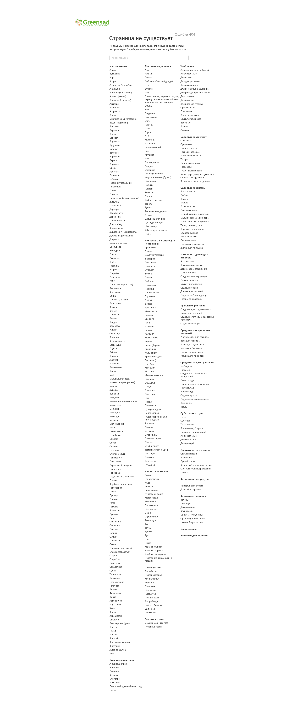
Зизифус (149, 319)
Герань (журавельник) (120, 183)
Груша (148, 132)
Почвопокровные (153, 575)
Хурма (148, 215)
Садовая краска (188, 395)
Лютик (112, 262)
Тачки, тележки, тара (191, 225)
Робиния (149, 192)
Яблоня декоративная (156, 230)
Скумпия (149, 431)
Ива (147, 92)
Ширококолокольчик (119, 642)
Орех (147, 121)
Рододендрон (152, 413)
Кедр (147, 482)
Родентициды (187, 391)
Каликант (150, 326)
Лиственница (151, 505)
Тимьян (113, 631)
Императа (114, 277)
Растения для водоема (194, 535)
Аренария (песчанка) (120, 100)
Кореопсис (114, 326)
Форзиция (150, 453)
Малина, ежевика (154, 375)
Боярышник (151, 117)
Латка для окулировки (192, 344)
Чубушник (150, 465)
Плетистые (150, 594)
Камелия (149, 334)
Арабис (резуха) (117, 96)
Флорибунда (151, 601)
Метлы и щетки (188, 236)
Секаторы (185, 140)
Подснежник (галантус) (121, 476)
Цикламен (114, 619)
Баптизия (114, 126)
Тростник (114, 450)
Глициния (114, 671)
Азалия (148, 251)
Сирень (148, 277)
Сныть (112, 544)
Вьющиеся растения (121, 660)
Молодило (114, 412)
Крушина (149, 155)
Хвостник (114, 171)
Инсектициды (187, 380)
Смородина (151, 435)
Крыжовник (150, 247)
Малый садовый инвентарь (194, 218)
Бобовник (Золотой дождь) (159, 81)
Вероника (114, 164)
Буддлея (149, 270)
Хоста (112, 612)
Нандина (149, 379)
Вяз (147, 109)
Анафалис (114, 89)
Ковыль (113, 307)
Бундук (148, 89)
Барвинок (114, 130)
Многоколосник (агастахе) (122, 119)
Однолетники (188, 529)
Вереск (113, 160)
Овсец (112, 168)
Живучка (114, 202)
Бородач (113, 138)
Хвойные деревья (154, 550)
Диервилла (150, 307)
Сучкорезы (186, 144)
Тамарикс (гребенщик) (156, 449)
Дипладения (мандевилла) (123, 232)
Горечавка (114, 578)
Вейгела (149, 281)
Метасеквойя (151, 497)
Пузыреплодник (153, 409)
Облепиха (150, 170)
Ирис (112, 280)
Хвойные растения (156, 471)
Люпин (112, 371)
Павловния (150, 181)
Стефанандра (152, 446)
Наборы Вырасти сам (191, 522)
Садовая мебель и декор (193, 295)
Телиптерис (115, 574)
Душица (113, 390)
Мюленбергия (116, 424)
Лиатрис (113, 360)
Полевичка (115, 205)
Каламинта (115, 288)
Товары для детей (191, 485)
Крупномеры (186, 511)
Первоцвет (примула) (120, 465)
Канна (112, 296)
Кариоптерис (151, 337)
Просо (112, 491)
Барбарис (150, 258)
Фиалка (113, 589)
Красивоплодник (153, 356)
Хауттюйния (115, 604)
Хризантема (115, 616)
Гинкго (148, 475)
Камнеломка (115, 367)
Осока (112, 442)
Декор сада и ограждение (193, 269)
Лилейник (114, 363)
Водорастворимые (190, 115)
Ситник (113, 533)
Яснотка (113, 194)
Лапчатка (150, 390)
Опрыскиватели (188, 453)
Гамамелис (150, 285)
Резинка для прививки (192, 356)
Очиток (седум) (117, 454)
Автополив (186, 457)
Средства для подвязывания (195, 309)
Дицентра (114, 239)
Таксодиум (150, 520)
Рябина (148, 124)
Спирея (148, 442)
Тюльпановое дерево (156, 211)
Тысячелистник (117, 220)
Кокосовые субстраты (191, 428)
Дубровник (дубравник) (121, 235)
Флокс (112, 597)
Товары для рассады (191, 299)
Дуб (147, 136)
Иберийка (114, 273)
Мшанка (113, 420)
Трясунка (114, 585)
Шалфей (113, 638)
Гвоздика (114, 175)
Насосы (184, 472)
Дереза (148, 303)
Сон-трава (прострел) (120, 548)
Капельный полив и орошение (196, 465)
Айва (147, 70)
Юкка (112, 653)
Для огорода (187, 100)
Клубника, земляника (120, 484)
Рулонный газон (153, 626)
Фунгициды (186, 403)
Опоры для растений (191, 313)
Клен (147, 151)
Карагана (149, 139)
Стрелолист (115, 567)
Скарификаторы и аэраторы (194, 214)
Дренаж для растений (191, 291)
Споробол (114, 559)
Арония (148, 73)
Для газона (186, 77)
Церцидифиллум (154, 222)
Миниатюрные (152, 578)
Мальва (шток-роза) (119, 378)
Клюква (149, 315)
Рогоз (112, 503)
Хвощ (112, 608)
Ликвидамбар (152, 162)
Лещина (149, 166)
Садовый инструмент (193, 137)
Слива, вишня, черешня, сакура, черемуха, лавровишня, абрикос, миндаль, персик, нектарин (162, 99)
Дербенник (114, 216)
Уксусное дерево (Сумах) (158, 177)
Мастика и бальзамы (191, 348)
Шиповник (150, 609)
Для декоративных (190, 81)
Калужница (115, 292)
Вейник (113, 352)
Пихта (148, 543)
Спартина (114, 555)
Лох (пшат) (150, 360)
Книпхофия (115, 303)
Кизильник (150, 349)
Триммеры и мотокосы (192, 244)
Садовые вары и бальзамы (194, 399)
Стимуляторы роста (190, 119)
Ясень (148, 234)
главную (148, 49)
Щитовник (114, 646)
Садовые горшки (189, 287)
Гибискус (149, 289)
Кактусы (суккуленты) (191, 514)
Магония (149, 371)
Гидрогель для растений (193, 432)
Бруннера (114, 141)
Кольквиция (151, 352)
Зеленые (185, 500)
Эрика (112, 254)
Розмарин (114, 510)
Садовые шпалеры (190, 323)
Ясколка (113, 506)
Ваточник (114, 152)
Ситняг (113, 536)
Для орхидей (187, 443)
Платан (148, 188)
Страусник (114, 563)
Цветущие (185, 503)
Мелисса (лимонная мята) (123, 401)
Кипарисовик (151, 490)
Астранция (114, 111)
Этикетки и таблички (191, 284)
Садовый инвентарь (192, 187)
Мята (112, 427)
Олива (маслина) (154, 173)
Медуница (114, 397)
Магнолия (150, 367)
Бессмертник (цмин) (119, 623)
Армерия (114, 104)
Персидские (151, 590)
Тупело (148, 207)
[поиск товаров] (186, 57)
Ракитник (149, 423)
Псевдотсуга (151, 509)
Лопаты (184, 199)
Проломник (115, 469)
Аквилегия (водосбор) (120, 85)
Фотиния (149, 457)
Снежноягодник (153, 438)
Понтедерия (115, 487)
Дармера (114, 209)
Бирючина (150, 266)
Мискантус (115, 405)
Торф (183, 417)
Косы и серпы (187, 206)
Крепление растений (193, 305)
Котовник (114, 337)
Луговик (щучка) (117, 649)
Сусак (112, 570)
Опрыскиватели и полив (195, 450)
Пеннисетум (115, 457)
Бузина (148, 273)
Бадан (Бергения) (118, 122)
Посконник (114, 540)
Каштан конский (153, 147)
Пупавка (113, 514)
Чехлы (183, 406)
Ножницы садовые (190, 152)
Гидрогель (185, 370)
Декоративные (187, 507)
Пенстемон (115, 461)
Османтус (150, 383)
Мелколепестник (118, 243)
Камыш (113, 318)
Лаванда (113, 356)
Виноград (114, 667)
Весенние (185, 122)
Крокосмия (115, 345)
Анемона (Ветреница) (120, 92)
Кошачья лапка (117, 341)
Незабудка (114, 435)
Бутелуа (113, 149)
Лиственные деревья (158, 66)
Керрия (148, 341)
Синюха (113, 529)
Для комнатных (188, 439)
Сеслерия (114, 525)
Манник (113, 386)
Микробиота (151, 501)
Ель (147, 539)
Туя (146, 535)
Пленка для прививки (191, 352)
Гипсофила (115, 186)
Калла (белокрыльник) (121, 284)
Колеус (113, 311)
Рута (111, 518)
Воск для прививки (190, 340)
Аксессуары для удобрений (194, 70)
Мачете (184, 202)
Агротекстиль (187, 261)
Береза (148, 77)
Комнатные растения (193, 496)
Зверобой (114, 269)
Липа (147, 158)
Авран (112, 70)
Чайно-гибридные (154, 605)
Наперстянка (116, 431)
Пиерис (148, 401)
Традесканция (116, 582)
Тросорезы (185, 167)
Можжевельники (153, 546)
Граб (147, 128)
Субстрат (185, 420)
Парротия (150, 394)
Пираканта (150, 405)
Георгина (114, 265)
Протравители (187, 388)
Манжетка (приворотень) (122, 382)
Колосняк (114, 314)
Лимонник (114, 682)
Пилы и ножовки (188, 148)
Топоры (184, 159)
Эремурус (114, 250)
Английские (151, 571)
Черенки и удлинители (192, 229)
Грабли (184, 195)
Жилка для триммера (191, 248)
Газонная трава (154, 619)
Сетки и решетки (189, 280)
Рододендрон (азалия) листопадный (156, 418)
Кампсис (113, 675)
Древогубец (115, 224)
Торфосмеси (187, 424)
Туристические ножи (191, 170)
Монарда (114, 416)
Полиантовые (152, 597)
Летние (184, 126)
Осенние (184, 130)
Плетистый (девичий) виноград (125, 686)
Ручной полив (187, 461)
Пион (147, 398)
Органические (187, 107)
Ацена (112, 115)
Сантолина (115, 521)
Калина (148, 330)
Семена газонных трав (156, 623)
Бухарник (114, 393)
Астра (112, 81)
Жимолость (151, 311)
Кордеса (149, 582)
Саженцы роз (153, 567)
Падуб (148, 386)
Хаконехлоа (115, 600)
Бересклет (150, 262)
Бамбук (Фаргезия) (154, 255)
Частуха (113, 627)
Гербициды (186, 366)
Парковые (150, 586)
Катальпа (150, 143)
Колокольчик (116, 228)
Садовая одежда (189, 233)
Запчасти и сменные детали (195, 181)
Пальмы (149, 185)
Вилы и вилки (187, 191)
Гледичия (150, 113)
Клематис (114, 679)
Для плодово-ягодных (191, 104)
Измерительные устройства (194, 221)
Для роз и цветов (189, 85)
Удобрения (187, 66)
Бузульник (114, 145)
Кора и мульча (188, 272)
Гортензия (150, 296)
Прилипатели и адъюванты (194, 384)
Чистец (113, 634)
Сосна (148, 513)
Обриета (113, 439)
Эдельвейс (115, 247)
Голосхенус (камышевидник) (124, 198)
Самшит (149, 427)
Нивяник (113, 329)
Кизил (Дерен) (152, 345)
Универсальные (188, 73)
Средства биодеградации (193, 276)
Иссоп (112, 190)
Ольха (148, 106)
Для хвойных (187, 96)
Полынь (113, 480)
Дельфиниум (116, 213)
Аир (111, 77)
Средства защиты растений (197, 362)
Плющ (112, 690)
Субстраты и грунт (191, 413)
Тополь (148, 204)
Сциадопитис (151, 516)
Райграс (113, 499)
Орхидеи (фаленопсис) (192, 518)
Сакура (148, 196)
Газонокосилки (188, 240)
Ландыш (113, 322)
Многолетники (118, 66)
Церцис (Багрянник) (155, 219)
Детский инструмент (191, 489)
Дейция (148, 300)
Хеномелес (151, 461)
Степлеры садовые (190, 163)
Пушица (113, 495)
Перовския (114, 473)
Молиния (114, 409)
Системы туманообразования (195, 468)
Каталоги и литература (194, 479)
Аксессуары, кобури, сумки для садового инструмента (197, 176)
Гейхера (113, 179)
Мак (111, 375)
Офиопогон (115, 446)
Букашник (114, 73)
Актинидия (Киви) (118, 664)
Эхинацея (114, 258)
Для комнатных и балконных (195, 89)
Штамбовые (151, 612)
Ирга (147, 322)
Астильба (114, 107)
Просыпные (186, 111)
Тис (146, 524)
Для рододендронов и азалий (195, 92)
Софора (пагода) (153, 200)
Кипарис (149, 486)
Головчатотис (152, 292)
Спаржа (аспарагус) (119, 552)
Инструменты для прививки (194, 337)
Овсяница (114, 333)
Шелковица (151, 226)
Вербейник (114, 156)
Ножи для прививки (190, 155)
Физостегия (115, 593)
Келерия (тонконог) (119, 299)
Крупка (113, 348)
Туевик (148, 531)
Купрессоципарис (154, 494)
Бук (147, 85)
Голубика (149, 364)
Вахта (112, 134)
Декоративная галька (191, 265)
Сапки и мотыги (188, 210)
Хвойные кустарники (155, 554)
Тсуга (148, 528)
